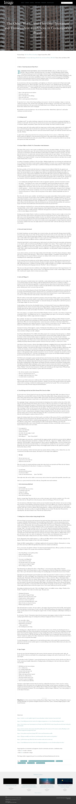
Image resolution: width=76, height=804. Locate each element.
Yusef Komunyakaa (40, 763)
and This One (24, 761)
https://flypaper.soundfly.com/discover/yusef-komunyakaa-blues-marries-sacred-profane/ (37, 736)
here (22, 750)
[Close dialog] (74, 787)
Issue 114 (43, 37)
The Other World (22, 763)
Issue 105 (11, 789)
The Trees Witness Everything (31, 54)
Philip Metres (59, 761)
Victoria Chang (31, 763)
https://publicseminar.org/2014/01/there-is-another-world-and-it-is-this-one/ (35, 739)
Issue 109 (29, 790)
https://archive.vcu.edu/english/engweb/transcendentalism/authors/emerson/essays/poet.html (39, 718)
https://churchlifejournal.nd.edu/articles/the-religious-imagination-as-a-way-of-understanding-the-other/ (40, 721)
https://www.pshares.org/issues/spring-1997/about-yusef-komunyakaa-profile (34, 733)
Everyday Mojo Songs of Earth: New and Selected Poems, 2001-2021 (40, 57)
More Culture (38, 792)
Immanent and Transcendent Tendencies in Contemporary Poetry (42, 761)
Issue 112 (47, 790)
